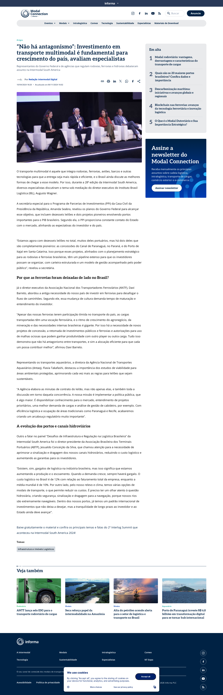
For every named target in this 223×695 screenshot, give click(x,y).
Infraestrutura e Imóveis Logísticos (36, 549)
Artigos (20, 40)
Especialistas (144, 23)
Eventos (48, 23)
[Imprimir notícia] (108, 81)
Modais (63, 23)
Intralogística (80, 23)
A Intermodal (23, 652)
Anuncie (196, 13)
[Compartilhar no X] (121, 81)
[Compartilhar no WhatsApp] (127, 81)
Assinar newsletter (166, 188)
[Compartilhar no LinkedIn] (115, 81)
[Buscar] (169, 13)
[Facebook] (140, 13)
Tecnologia (107, 23)
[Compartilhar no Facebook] (133, 81)
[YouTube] (153, 13)
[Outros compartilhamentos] (139, 81)
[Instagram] (133, 13)
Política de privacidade (48, 682)
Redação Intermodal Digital (43, 79)
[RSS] (160, 13)
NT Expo (149, 659)
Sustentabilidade (125, 23)
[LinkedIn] (146, 13)
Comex (94, 23)
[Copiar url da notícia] (102, 81)
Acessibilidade (24, 682)
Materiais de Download (166, 23)
